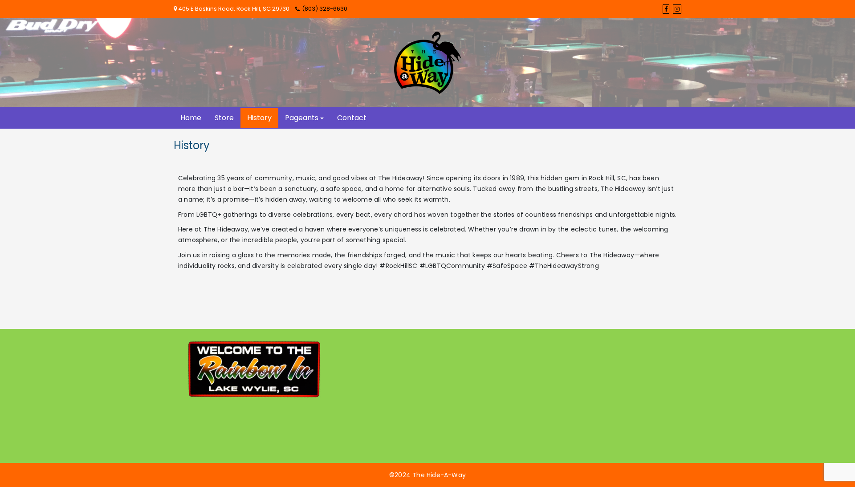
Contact (351, 118)
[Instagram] (677, 9)
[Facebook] (666, 9)
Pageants (301, 118)
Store (224, 118)
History (259, 118)
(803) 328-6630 (324, 8)
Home (190, 118)
